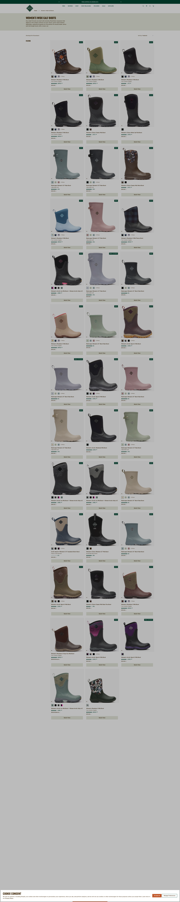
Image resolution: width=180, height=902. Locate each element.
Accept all (157, 895)
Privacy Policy (9, 898)
